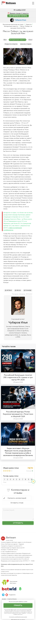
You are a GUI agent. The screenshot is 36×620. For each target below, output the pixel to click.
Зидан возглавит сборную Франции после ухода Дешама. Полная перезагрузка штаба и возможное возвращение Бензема (18, 451)
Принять (18, 605)
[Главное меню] (33, 3)
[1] (4, 470)
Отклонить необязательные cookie (18, 617)
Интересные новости (11, 26)
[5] (11, 470)
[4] (10, 470)
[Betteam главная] (9, 2)
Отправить (18, 523)
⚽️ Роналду (27, 290)
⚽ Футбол (8, 290)
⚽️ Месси (18, 290)
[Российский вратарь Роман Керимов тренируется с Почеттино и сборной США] (18, 397)
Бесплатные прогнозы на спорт (13, 24)
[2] (6, 470)
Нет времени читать (18, 16)
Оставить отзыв (17, 503)
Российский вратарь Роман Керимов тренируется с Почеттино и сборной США (18, 414)
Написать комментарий (17, 498)
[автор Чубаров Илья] (12, 20)
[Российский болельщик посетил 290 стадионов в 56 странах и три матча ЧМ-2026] (18, 360)
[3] (8, 470)
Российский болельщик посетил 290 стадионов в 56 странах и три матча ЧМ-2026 (18, 377)
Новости (28, 24)
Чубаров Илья (20, 20)
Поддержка (12, 595)
